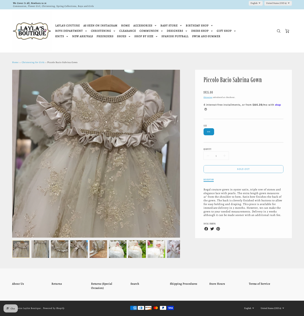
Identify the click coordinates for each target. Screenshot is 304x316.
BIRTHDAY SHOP (197, 25)
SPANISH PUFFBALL (175, 36)
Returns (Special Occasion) (101, 286)
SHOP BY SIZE (144, 36)
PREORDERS (105, 36)
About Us (18, 284)
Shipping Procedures (183, 284)
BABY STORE (169, 25)
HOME (125, 25)
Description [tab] (209, 179)
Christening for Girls (33, 62)
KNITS (59, 36)
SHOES (121, 36)
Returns (57, 284)
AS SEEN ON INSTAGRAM (100, 25)
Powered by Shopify (54, 308)
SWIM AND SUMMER (206, 36)
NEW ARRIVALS (82, 36)
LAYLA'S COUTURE (67, 25)
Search (135, 284)
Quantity (207, 149)
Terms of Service (259, 284)
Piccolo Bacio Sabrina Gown (62, 62)
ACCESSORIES (143, 25)
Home (15, 62)
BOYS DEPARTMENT (69, 31)
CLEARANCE (127, 31)
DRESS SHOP (200, 31)
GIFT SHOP (224, 31)
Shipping (208, 97)
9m (209, 131)
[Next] (182, 153)
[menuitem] (67, 25)
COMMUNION (149, 31)
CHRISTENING (101, 31)
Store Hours (217, 284)
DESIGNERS (175, 31)
